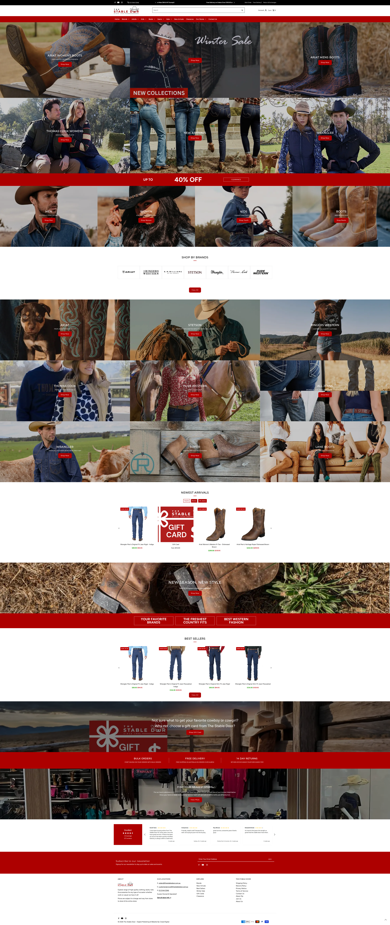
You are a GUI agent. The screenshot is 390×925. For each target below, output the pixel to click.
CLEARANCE (236, 180)
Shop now (65, 64)
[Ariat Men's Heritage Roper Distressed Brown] (253, 524)
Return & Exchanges (269, 2)
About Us (239, 901)
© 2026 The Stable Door (127, 922)
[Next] (234, 2)
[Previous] (155, 2)
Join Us (238, 899)
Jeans (159, 19)
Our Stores (200, 19)
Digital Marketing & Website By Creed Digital (153, 922)
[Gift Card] (175, 524)
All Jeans (202, 501)
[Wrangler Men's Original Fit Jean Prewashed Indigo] (175, 664)
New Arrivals (179, 19)
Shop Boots (341, 220)
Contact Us (213, 19)
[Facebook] (114, 3)
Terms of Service (242, 891)
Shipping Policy (241, 883)
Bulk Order (248, 2)
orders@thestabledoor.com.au (169, 883)
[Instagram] (122, 3)
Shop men (49, 220)
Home (117, 19)
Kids (142, 19)
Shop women (146, 220)
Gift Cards (200, 894)
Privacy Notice (241, 888)
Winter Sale (201, 891)
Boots (151, 19)
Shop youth (244, 220)
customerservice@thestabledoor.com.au (173, 887)
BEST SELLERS (195, 638)
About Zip (239, 896)
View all (195, 290)
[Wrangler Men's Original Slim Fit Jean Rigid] (214, 664)
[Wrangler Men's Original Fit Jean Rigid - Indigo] (137, 524)
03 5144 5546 (164, 890)
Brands (124, 19)
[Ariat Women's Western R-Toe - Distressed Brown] (214, 524)
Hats (168, 19)
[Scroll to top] (385, 919)
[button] (144, 834)
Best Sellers (201, 888)
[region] (209, 834)
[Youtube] (118, 3)
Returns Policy (241, 886)
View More (195, 800)
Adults (134, 19)
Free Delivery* (257, 2)
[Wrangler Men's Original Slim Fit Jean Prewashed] (253, 664)
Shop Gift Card (195, 732)
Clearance (190, 19)
